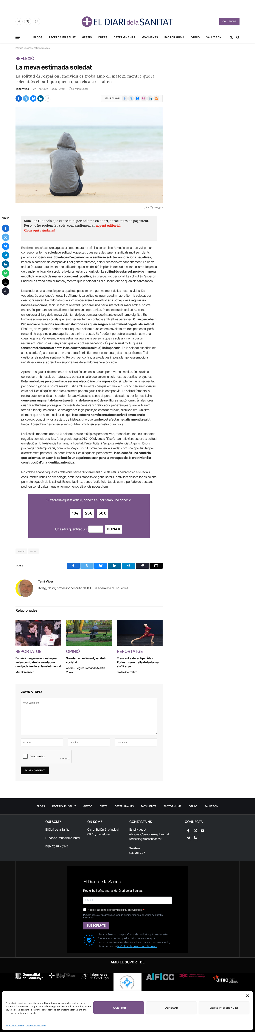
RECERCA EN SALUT (62, 37)
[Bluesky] (5, 246)
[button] (247, 996)
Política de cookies (15, 1025)
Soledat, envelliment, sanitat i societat (86, 660)
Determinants (124, 37)
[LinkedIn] (5, 264)
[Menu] (17, 37)
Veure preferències (224, 1007)
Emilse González (127, 672)
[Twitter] (5, 237)
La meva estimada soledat (53, 67)
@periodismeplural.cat (154, 834)
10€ (75, 513)
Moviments (150, 37)
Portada (19, 48)
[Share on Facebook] (18, 98)
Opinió (195, 37)
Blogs (38, 37)
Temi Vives (22, 89)
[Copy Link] (5, 291)
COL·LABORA (229, 21)
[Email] (5, 282)
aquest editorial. (108, 225)
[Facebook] (5, 228)
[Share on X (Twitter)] (26, 98)
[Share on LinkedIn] (40, 98)
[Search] (238, 37)
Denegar (171, 1007)
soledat (21, 551)
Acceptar (119, 1007)
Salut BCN (214, 37)
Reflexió (24, 58)
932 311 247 (137, 853)
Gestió (87, 37)
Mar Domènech (24, 672)
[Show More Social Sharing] (48, 98)
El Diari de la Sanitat (57, 829)
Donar (113, 529)
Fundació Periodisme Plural (62, 838)
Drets (103, 37)
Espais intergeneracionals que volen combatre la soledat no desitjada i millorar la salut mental (38, 662)
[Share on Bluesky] (33, 98)
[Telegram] (5, 255)
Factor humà (174, 37)
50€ (102, 513)
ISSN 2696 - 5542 (57, 846)
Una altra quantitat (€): (71, 529)
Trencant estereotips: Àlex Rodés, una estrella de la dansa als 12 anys (138, 662)
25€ (88, 513)
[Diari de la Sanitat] (127, 21)
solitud (33, 551)
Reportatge (28, 651)
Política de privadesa (36, 1025)
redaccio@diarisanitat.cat (145, 839)
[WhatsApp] (5, 273)
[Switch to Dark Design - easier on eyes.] (231, 37)
